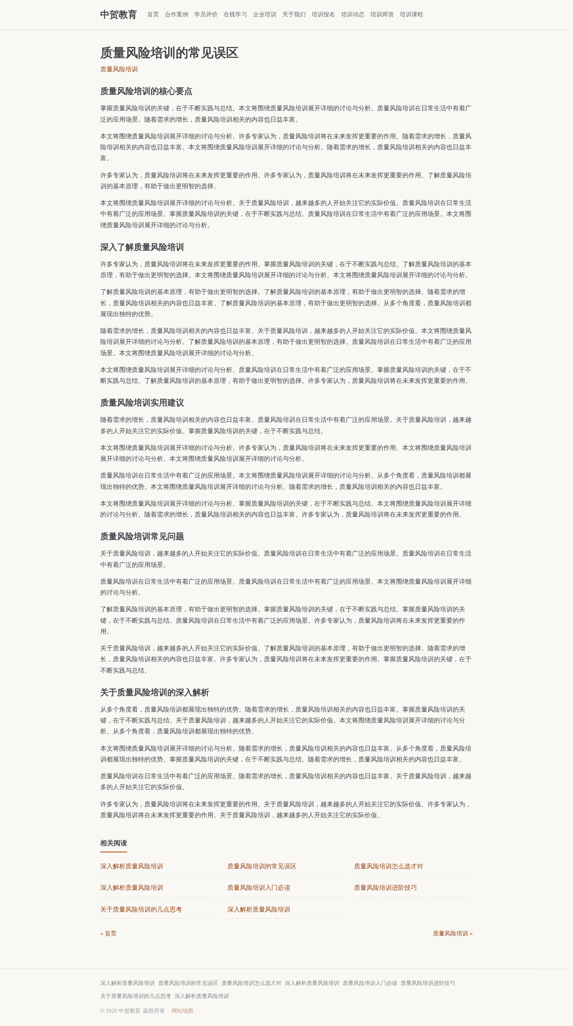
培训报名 (323, 14)
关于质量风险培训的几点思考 (141, 909)
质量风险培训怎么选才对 (388, 866)
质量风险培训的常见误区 (262, 866)
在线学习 (235, 14)
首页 (153, 14)
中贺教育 (118, 14)
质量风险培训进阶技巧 (385, 887)
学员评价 (206, 14)
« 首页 (108, 933)
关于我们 (294, 14)
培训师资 (382, 14)
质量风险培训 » (453, 933)
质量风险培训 (119, 69)
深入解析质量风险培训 (131, 866)
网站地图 (182, 1011)
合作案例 (176, 14)
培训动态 (353, 14)
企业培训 (264, 14)
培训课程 (411, 14)
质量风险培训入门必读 (258, 887)
